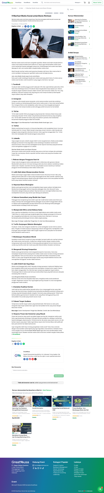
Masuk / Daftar (97, 2)
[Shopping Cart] (84, 2)
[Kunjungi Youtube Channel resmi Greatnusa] (41, 468)
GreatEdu (35, 2)
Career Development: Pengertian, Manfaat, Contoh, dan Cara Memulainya (39, 310)
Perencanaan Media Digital (32, 330)
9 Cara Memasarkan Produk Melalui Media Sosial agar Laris (35, 122)
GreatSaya (18, 2)
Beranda (14, 8)
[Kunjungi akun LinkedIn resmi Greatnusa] (36, 468)
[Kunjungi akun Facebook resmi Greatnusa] (33, 468)
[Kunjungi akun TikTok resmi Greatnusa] (43, 468)
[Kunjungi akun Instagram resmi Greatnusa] (38, 468)
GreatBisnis (27, 2)
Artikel (21, 8)
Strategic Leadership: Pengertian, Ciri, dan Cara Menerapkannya (36, 221)
